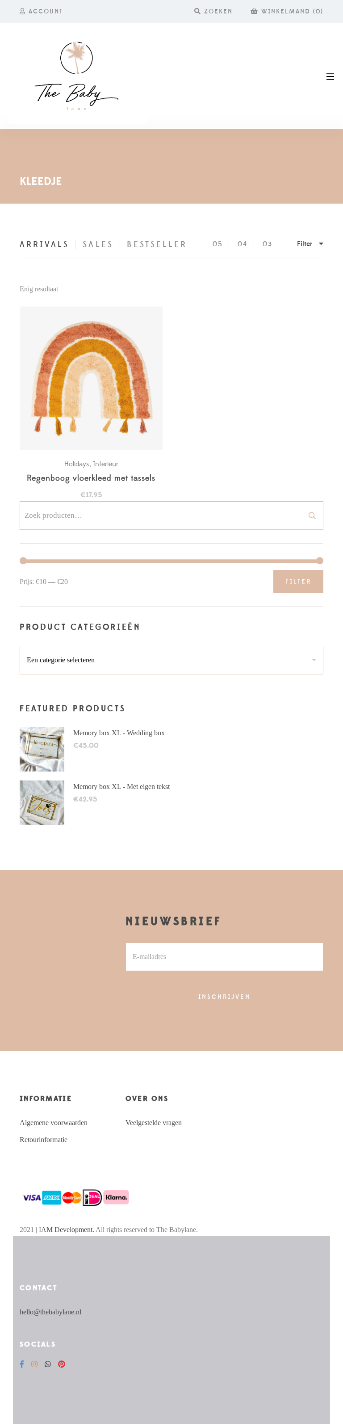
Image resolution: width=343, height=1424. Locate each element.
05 (218, 244)
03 (267, 244)
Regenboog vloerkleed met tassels (91, 478)
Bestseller (157, 244)
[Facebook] (22, 1364)
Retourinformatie (43, 1139)
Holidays (76, 464)
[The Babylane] (78, 76)
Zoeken (312, 515)
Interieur (105, 464)
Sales (98, 244)
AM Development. (67, 1229)
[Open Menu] (330, 75)
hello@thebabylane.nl (50, 1312)
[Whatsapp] (47, 1364)
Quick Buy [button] (95, 379)
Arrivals (44, 244)
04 (242, 244)
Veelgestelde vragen (153, 1122)
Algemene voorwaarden (54, 1122)
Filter (298, 582)
